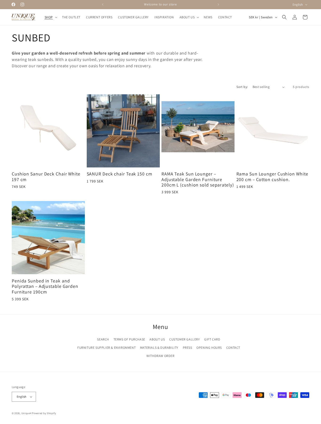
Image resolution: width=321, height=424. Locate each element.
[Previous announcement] (103, 4)
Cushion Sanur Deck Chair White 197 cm (46, 176)
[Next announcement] (218, 4)
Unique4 (26, 413)
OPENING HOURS (209, 347)
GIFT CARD (212, 339)
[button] (50, 17)
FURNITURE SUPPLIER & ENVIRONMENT (106, 347)
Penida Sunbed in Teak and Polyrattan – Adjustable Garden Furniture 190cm (45, 286)
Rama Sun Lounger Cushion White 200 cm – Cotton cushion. (272, 176)
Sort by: (242, 87)
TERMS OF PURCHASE (129, 339)
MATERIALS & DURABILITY (159, 347)
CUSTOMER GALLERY (184, 339)
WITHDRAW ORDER (160, 356)
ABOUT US (157, 339)
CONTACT (233, 347)
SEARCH (103, 339)
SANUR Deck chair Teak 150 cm (119, 174)
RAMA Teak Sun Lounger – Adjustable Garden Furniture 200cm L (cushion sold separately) (197, 179)
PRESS (187, 347)
